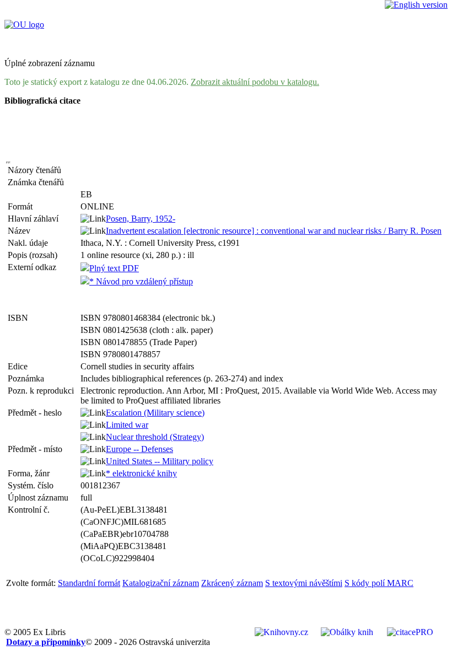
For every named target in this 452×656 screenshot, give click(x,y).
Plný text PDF (114, 268)
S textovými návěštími (303, 583)
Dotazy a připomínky (45, 642)
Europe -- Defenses (139, 449)
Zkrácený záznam (232, 583)
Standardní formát (89, 583)
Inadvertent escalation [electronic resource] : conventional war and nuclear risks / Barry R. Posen (274, 230)
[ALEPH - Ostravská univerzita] (24, 24)
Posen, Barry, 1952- (140, 218)
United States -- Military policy (159, 461)
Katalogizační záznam (160, 583)
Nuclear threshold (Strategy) (155, 437)
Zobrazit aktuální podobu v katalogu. (255, 82)
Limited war (127, 424)
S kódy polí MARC (379, 583)
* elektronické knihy (141, 473)
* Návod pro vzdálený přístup (141, 281)
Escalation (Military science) (155, 412)
